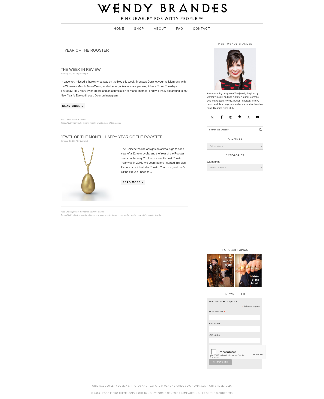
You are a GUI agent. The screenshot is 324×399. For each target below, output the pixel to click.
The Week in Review (81, 69)
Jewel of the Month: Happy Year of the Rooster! (112, 137)
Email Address (217, 312)
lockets (101, 212)
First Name (214, 323)
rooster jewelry (96, 123)
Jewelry (93, 212)
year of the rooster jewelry (149, 215)
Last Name (214, 335)
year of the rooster (112, 123)
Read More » (72, 106)
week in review (79, 119)
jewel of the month (80, 212)
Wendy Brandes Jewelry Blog (162, 10)
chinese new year (96, 215)
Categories (213, 161)
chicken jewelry (80, 215)
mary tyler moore (81, 123)
